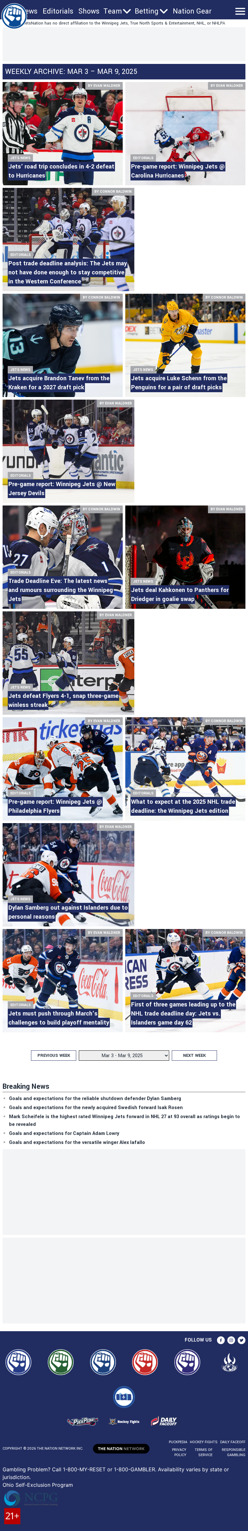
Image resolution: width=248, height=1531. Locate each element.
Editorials (58, 11)
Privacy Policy (179, 1452)
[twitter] (241, 1340)
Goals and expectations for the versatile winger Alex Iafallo (77, 1142)
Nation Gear (192, 11)
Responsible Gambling (233, 1452)
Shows (88, 11)
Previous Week (53, 1055)
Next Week (194, 1055)
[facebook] (221, 1340)
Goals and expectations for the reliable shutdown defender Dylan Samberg (95, 1098)
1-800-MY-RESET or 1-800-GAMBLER (109, 1469)
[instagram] (231, 1340)
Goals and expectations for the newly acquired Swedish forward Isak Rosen (96, 1107)
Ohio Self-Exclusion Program (38, 1485)
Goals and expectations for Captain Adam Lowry (64, 1133)
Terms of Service (203, 1452)
